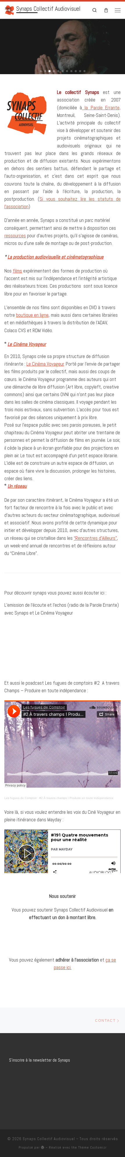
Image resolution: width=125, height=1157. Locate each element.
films (17, 271)
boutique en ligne (32, 315)
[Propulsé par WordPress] (42, 1147)
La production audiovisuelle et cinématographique (55, 257)
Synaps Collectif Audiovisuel (49, 1138)
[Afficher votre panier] (106, 10)
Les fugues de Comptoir (20, 798)
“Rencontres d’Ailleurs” (95, 538)
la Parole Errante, (101, 107)
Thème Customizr (92, 1147)
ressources (15, 235)
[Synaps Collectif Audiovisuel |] (9, 9)
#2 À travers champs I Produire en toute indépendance (76, 798)
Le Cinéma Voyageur (45, 364)
